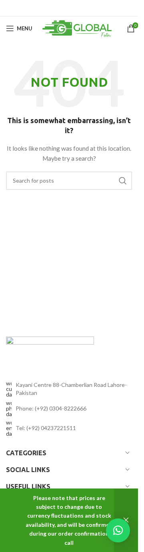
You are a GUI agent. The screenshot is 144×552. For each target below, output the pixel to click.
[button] (118, 530)
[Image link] (50, 349)
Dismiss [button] (126, 520)
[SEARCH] (123, 180)
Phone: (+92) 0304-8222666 (51, 408)
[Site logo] (79, 27)
